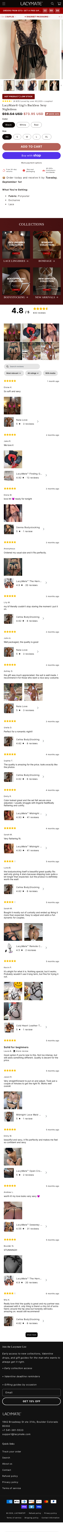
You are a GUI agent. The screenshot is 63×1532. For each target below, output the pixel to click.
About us (7, 1463)
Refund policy (10, 1476)
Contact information (50, 1518)
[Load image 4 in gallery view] (43, 85)
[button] (3, 3)
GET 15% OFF (31, 1401)
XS (7, 136)
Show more (31, 1335)
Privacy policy (10, 1482)
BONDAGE (45, 261)
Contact (6, 1470)
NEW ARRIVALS (45, 297)
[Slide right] (61, 85)
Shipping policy (31, 1518)
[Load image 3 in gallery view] (32, 85)
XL (46, 136)
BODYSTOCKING (14, 297)
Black (9, 124)
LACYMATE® (19, 1513)
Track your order (11, 1451)
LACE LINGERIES (14, 261)
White (23, 124)
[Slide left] (2, 85)
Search (6, 1457)
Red (36, 124)
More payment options (31, 163)
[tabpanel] (31, 852)
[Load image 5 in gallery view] (55, 85)
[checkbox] (50, 373)
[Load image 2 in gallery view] (20, 85)
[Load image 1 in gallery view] (9, 85)
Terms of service (11, 1488)
